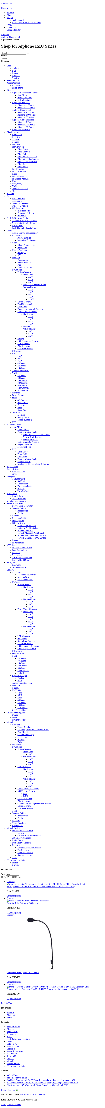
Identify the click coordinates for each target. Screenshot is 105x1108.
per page (17, 877)
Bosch (9, 1036)
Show (3, 877)
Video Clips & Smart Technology (26, 22)
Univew (10, 1058)
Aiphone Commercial (10, 37)
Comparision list (14, 1104)
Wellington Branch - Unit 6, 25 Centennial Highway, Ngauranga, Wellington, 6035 (42, 1082)
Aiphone (5, 34)
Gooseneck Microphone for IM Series (23, 972)
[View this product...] (46, 884)
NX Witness (12, 1054)
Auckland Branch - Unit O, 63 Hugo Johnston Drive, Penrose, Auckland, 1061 (41, 1080)
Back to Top (6, 1003)
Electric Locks (13, 1046)
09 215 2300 (12, 1075)
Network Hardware (15, 1051)
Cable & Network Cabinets (18, 1039)
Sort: (3, 874)
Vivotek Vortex (13, 1063)
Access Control (13, 1026)
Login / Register (14, 30)
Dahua (9, 1041)
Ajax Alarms (12, 1031)
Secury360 (11, 1056)
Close (3, 1104)
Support (10, 17)
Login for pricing (14, 896)
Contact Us (11, 27)
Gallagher (11, 1049)
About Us (11, 15)
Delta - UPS (12, 1044)
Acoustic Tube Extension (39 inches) (22, 903)
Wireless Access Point (16, 1066)
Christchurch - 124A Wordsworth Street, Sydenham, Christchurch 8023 (37, 1085)
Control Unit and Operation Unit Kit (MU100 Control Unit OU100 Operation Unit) (43, 989)
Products (10, 12)
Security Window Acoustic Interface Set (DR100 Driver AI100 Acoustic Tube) (41, 886)
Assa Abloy (12, 1034)
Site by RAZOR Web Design (32, 1095)
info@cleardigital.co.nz (17, 1078)
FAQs (9, 25)
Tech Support (18, 20)
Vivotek (10, 1061)
